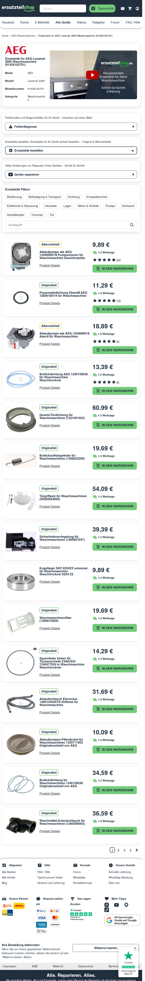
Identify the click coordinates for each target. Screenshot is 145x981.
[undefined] (136, 850)
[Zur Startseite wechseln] (18, 8)
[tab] (71, 127)
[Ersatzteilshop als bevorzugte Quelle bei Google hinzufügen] (122, 920)
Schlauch (128, 206)
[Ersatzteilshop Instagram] (108, 904)
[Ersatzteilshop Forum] (127, 904)
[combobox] (63, 8)
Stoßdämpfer (15, 215)
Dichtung (74, 197)
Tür (52, 215)
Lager (67, 206)
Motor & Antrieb (88, 206)
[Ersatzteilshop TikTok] (107, 909)
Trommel (37, 215)
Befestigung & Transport (45, 197)
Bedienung (14, 197)
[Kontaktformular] (123, 8)
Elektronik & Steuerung (22, 206)
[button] (8, 22)
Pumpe (110, 206)
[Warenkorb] (130, 8)
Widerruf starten (105, 948)
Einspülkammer (96, 197)
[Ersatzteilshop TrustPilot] (76, 910)
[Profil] (137, 8)
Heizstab (51, 206)
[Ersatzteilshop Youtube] (117, 904)
